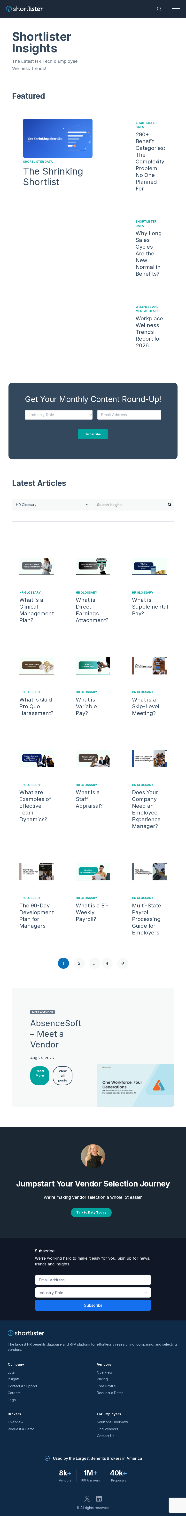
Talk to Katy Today (91, 1212)
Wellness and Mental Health (148, 309)
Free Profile (106, 1386)
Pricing (102, 1379)
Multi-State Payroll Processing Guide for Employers (146, 919)
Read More (40, 1073)
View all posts (62, 1075)
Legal (12, 1400)
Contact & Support (22, 1386)
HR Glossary (30, 592)
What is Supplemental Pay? (150, 607)
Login (12, 1372)
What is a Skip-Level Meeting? (145, 706)
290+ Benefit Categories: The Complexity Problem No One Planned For (150, 161)
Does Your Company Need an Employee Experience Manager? (146, 809)
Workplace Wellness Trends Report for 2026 (149, 332)
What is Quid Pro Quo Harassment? (36, 706)
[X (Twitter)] (87, 1499)
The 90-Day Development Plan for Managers (36, 915)
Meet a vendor (42, 1012)
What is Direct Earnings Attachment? (92, 610)
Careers (14, 1393)
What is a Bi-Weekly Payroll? (92, 912)
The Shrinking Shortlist (53, 176)
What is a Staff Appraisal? (89, 799)
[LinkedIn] (99, 1499)
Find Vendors (107, 1429)
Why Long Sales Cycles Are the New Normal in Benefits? (149, 253)
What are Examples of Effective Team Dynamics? (35, 805)
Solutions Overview (112, 1422)
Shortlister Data (38, 161)
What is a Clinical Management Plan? (36, 610)
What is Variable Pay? (86, 706)
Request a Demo (110, 1393)
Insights (14, 1379)
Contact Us (105, 1436)
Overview (104, 1372)
